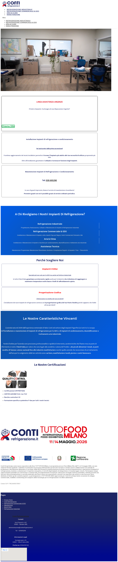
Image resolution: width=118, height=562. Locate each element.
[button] (50, 17)
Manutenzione (13, 15)
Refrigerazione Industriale (19, 9)
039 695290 (51, 180)
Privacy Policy (8, 500)
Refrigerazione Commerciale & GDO (23, 11)
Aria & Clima (12, 13)
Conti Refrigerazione (10, 502)
